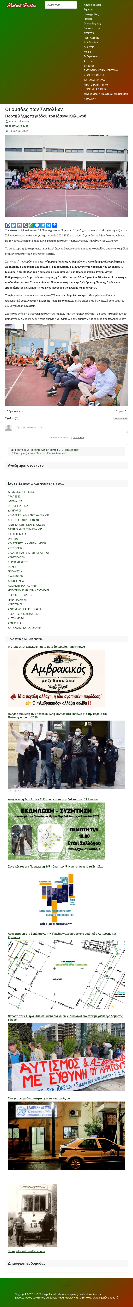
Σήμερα (88, 9)
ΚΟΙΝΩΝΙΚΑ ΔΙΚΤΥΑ (95, 89)
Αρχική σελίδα (92, 4)
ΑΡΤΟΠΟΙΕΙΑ (15, 548)
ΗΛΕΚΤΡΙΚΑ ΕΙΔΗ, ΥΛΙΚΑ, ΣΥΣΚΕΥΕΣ (28, 590)
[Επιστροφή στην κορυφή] (127, 1301)
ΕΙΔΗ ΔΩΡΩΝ (15, 576)
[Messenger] (37, 224)
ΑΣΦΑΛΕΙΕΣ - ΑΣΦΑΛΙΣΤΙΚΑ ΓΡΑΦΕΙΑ (28, 515)
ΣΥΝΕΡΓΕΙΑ (14, 623)
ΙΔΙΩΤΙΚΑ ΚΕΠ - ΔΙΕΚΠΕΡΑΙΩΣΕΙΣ (26, 524)
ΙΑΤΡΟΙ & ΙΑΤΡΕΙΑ (18, 505)
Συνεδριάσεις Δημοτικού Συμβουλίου (106, 93)
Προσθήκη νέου (121, 418)
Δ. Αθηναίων (91, 42)
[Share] (54, 224)
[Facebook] (7, 224)
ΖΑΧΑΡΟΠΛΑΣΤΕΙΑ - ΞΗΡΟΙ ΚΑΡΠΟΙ (28, 552)
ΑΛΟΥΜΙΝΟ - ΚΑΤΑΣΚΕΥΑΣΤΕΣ (25, 609)
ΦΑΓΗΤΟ (13, 538)
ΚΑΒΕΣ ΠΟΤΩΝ (16, 557)
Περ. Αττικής (91, 37)
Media (87, 51)
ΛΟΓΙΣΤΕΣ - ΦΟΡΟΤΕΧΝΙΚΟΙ (24, 520)
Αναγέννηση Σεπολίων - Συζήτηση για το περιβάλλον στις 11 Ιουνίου (53, 799)
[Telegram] (42, 224)
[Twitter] (13, 224)
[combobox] (61, 5)
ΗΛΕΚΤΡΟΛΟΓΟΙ (17, 599)
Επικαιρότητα (92, 28)
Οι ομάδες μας (92, 23)
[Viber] (25, 224)
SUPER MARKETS (18, 562)
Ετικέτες (89, 65)
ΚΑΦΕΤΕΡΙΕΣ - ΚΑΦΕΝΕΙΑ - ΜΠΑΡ (27, 543)
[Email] (19, 224)
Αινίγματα (89, 61)
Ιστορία (88, 18)
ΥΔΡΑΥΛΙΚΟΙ (15, 604)
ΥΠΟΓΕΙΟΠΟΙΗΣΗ (94, 75)
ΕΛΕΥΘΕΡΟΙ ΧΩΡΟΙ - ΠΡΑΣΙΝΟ (101, 70)
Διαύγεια (89, 47)
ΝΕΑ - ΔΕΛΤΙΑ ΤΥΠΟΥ (96, 84)
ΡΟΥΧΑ (12, 567)
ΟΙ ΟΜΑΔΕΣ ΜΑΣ (19, 126)
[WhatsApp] (31, 224)
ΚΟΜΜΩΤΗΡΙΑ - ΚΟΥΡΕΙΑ (22, 585)
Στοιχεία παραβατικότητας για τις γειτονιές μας (39, 1098)
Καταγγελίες (91, 14)
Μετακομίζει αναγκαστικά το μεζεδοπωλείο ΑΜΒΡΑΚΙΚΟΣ (46, 647)
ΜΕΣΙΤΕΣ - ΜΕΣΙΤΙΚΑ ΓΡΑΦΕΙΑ (25, 529)
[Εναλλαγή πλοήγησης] (66, 1287)
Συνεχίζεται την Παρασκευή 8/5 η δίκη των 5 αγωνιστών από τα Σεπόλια (55, 866)
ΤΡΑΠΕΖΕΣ (14, 496)
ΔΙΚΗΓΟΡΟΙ (14, 510)
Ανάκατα (89, 33)
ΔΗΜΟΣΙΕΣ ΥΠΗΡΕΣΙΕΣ (21, 491)
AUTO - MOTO (16, 618)
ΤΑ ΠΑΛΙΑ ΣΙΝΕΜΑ (94, 79)
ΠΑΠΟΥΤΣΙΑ (15, 571)
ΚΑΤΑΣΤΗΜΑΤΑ (17, 534)
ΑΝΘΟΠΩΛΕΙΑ (16, 581)
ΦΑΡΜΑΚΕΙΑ (15, 501)
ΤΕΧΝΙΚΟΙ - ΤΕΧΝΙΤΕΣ (20, 595)
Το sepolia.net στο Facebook (26, 1251)
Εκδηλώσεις (91, 56)
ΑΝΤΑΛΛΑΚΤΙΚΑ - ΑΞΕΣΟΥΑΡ (24, 627)
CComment (78, 437)
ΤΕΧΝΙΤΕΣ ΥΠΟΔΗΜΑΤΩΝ (23, 613)
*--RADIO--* (90, 98)
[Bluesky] (48, 224)
